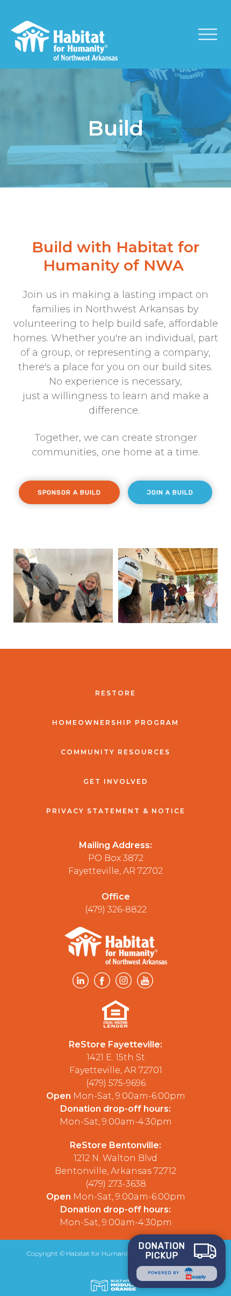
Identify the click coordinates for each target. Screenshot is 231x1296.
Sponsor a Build (69, 492)
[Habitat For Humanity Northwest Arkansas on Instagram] (124, 982)
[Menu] (214, 34)
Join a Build (170, 492)
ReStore (115, 693)
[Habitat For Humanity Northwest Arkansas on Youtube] (145, 982)
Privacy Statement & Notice (115, 811)
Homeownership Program (115, 722)
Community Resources (115, 752)
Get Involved (115, 781)
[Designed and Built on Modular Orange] (115, 1285)
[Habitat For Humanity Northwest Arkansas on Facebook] (102, 982)
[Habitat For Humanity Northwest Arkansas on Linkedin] (81, 982)
